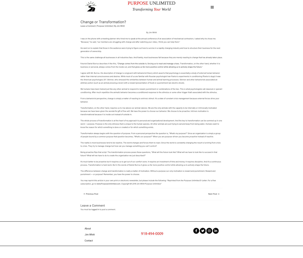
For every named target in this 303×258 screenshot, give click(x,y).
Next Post (213, 194)
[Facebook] (196, 231)
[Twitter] (203, 231)
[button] (212, 7)
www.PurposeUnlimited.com (108, 184)
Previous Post (91, 194)
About (88, 228)
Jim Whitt (90, 234)
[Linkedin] (216, 231)
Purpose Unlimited (105, 26)
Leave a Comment (88, 26)
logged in (95, 209)
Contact (89, 240)
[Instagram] (209, 231)
